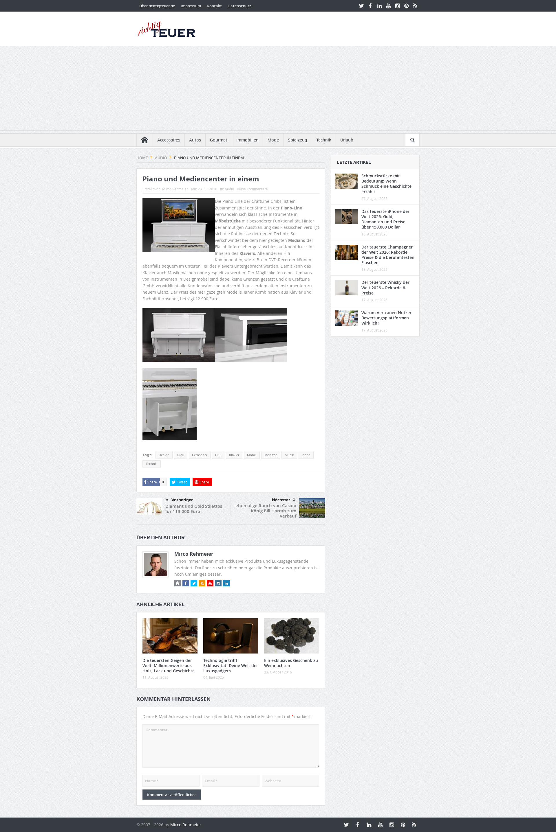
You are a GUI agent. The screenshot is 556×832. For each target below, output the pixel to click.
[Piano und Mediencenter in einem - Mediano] (178, 337)
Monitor (270, 455)
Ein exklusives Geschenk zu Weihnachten (291, 663)
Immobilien (247, 140)
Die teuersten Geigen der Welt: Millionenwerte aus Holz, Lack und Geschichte (168, 665)
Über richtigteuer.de (157, 5)
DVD (180, 455)
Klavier (234, 455)
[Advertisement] (278, 89)
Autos (195, 140)
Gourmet (218, 140)
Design (164, 455)
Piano (306, 455)
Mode (273, 140)
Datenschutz (239, 5)
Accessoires (168, 140)
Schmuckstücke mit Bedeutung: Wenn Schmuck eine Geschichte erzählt (386, 183)
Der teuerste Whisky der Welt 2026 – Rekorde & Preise (385, 287)
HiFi (218, 455)
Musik (289, 455)
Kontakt (214, 5)
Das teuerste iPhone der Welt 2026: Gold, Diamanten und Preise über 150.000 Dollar (385, 219)
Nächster (281, 499)
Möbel (252, 455)
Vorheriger (182, 499)
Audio (229, 189)
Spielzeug (297, 140)
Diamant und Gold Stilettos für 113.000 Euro (193, 508)
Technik (323, 140)
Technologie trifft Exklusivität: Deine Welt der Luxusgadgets (230, 665)
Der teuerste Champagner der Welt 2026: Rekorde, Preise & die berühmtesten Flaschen (387, 255)
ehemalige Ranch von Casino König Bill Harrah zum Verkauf (265, 510)
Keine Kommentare (252, 189)
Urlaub (346, 140)
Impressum (191, 5)
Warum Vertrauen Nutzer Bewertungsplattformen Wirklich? (386, 318)
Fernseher (199, 455)
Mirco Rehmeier (175, 189)
